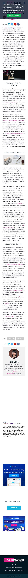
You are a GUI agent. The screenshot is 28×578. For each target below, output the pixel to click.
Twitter (15, 372)
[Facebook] (18, 24)
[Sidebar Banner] (14, 475)
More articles (10, 373)
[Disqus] (14, 400)
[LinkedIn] (9, 24)
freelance (20, 339)
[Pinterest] (15, 24)
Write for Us (20, 570)
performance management (10, 102)
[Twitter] (12, 24)
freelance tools (9, 316)
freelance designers (11, 28)
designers (11, 339)
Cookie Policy (18, 12)
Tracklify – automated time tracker (14, 133)
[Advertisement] (14, 541)
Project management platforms (15, 264)
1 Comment (12, 19)
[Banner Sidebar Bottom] (14, 524)
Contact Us (7, 570)
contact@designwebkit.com (14, 567)
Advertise (14, 570)
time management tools (16, 290)
